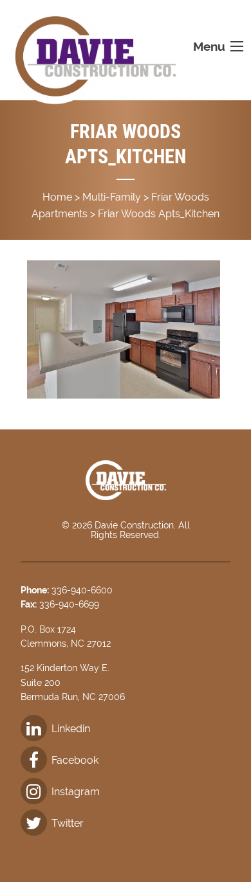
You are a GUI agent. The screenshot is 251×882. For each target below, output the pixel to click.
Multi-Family (111, 197)
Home (57, 197)
